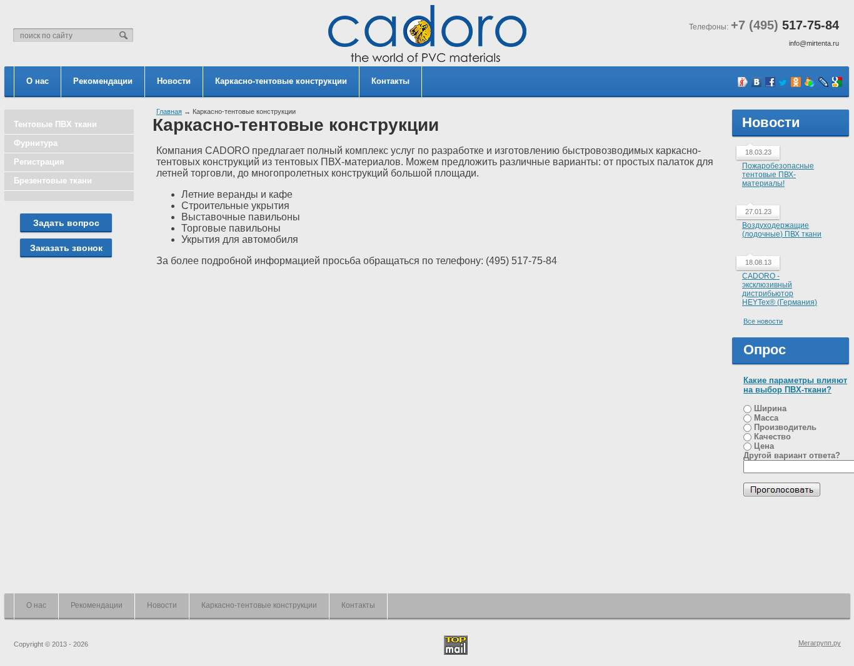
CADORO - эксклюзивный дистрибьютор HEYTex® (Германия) (779, 289)
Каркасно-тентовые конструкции (281, 81)
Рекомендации (103, 81)
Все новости (763, 321)
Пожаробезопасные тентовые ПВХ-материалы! (778, 174)
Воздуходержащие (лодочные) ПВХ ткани (781, 229)
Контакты (390, 81)
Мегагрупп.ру (819, 643)
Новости (174, 81)
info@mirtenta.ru (814, 43)
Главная (169, 111)
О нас (37, 81)
